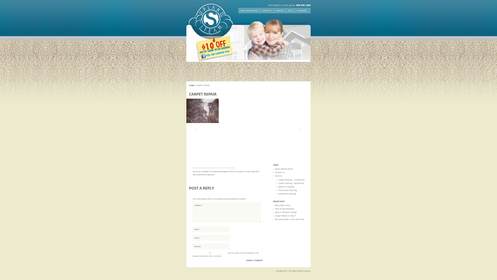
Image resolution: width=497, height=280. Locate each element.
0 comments (229, 168)
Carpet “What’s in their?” (285, 216)
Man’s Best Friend (282, 205)
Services (280, 11)
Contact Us (267, 11)
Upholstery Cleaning (287, 193)
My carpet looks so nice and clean (289, 219)
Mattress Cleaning (286, 187)
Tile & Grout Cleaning (287, 190)
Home (192, 85)
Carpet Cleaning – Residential (291, 183)
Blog (290, 11)
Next (300, 130)
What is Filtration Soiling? (286, 212)
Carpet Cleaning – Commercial (291, 179)
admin (203, 168)
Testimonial (302, 11)
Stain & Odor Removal (284, 209)
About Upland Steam (249, 11)
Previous (196, 130)
